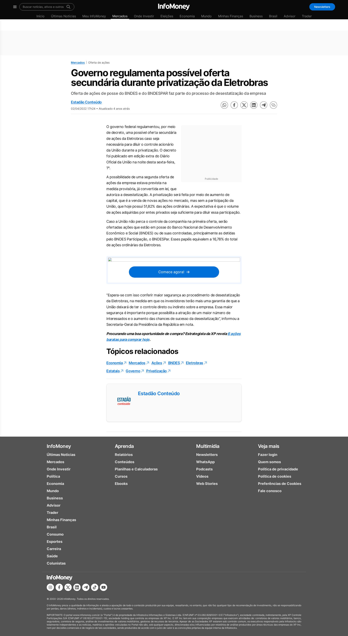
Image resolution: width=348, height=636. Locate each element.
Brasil (273, 16)
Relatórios (124, 455)
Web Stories (207, 483)
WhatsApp (205, 462)
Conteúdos (124, 462)
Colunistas (56, 563)
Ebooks (121, 483)
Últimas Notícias (63, 16)
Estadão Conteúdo (86, 102)
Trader (307, 16)
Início (40, 16)
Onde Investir (144, 16)
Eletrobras (194, 363)
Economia (187, 16)
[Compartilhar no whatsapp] (224, 105)
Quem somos (269, 462)
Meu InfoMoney (94, 16)
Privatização (156, 371)
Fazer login (267, 455)
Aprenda (124, 446)
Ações (156, 363)
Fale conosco (270, 491)
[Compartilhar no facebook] (234, 105)
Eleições (167, 16)
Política (53, 476)
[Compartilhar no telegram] (263, 105)
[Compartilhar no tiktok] (94, 587)
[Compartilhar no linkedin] (253, 105)
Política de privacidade (278, 469)
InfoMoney (59, 446)
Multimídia (207, 446)
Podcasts (204, 469)
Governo (133, 371)
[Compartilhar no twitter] (244, 105)
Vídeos (202, 476)
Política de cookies (274, 476)
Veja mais (268, 446)
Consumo (55, 534)
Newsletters (322, 6)
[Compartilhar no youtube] (103, 587)
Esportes (54, 541)
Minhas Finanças (230, 16)
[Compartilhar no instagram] (50, 587)
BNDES (174, 363)
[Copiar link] (273, 105)
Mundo (206, 16)
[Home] (174, 7)
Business (256, 16)
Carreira (54, 549)
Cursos (121, 476)
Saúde (52, 556)
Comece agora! (171, 272)
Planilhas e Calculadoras (136, 469)
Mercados (119, 16)
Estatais (113, 371)
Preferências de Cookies (279, 483)
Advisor (289, 16)
